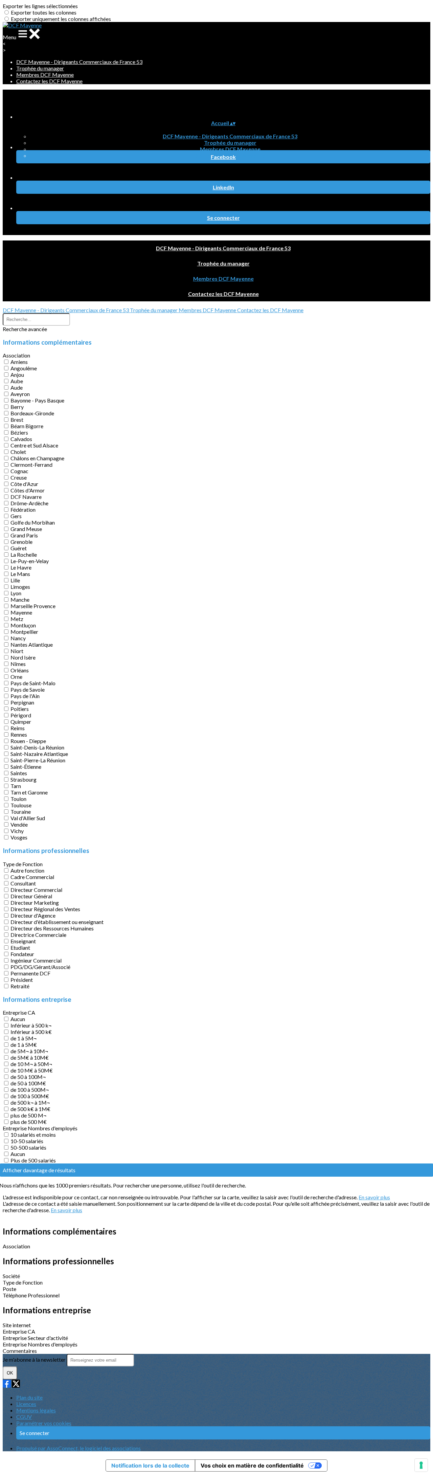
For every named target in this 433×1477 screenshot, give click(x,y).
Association (16, 355)
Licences (26, 1404)
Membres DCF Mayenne (45, 74)
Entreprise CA (19, 1012)
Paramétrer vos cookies (43, 1423)
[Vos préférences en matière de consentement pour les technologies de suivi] (421, 1465)
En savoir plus (374, 1197)
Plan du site (29, 1397)
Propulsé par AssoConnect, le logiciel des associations (78, 1448)
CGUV (24, 1416)
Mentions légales (36, 1410)
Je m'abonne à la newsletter (35, 1359)
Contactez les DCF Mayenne (49, 81)
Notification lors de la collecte (150, 1465)
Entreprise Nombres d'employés (40, 1128)
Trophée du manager (40, 68)
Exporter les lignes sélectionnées (40, 6)
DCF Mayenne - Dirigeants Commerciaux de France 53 (79, 62)
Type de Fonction (23, 864)
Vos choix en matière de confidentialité (252, 1465)
